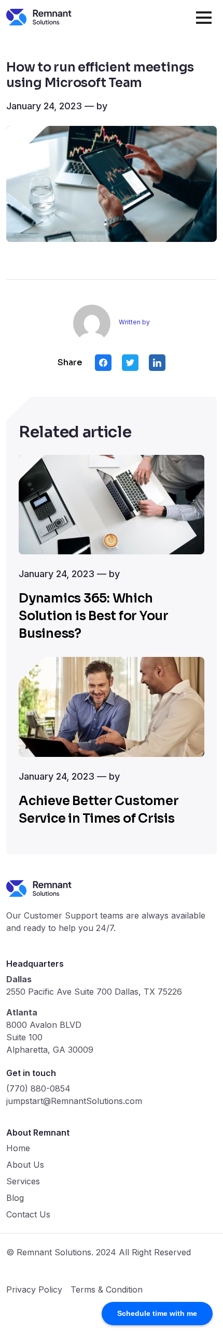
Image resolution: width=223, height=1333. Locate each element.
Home (18, 1148)
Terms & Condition (107, 1289)
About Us (25, 1164)
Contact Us (28, 1214)
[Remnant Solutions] (39, 16)
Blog (15, 1198)
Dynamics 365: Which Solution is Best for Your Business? (94, 616)
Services (23, 1181)
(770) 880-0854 (38, 1088)
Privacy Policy (34, 1289)
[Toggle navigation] (206, 16)
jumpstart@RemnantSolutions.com (74, 1101)
